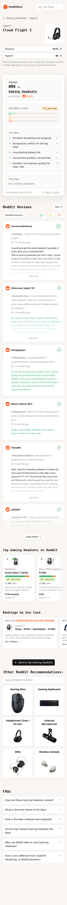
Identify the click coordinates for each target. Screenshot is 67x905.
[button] (19, 578)
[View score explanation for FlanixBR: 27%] (58, 448)
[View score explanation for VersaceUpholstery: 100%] (58, 226)
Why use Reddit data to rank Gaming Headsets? (26, 844)
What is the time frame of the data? (25, 809)
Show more (33, 276)
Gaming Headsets (23, 91)
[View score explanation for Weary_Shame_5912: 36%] (58, 404)
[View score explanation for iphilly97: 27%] (58, 509)
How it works (52, 192)
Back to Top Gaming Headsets (36, 662)
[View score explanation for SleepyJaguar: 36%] (58, 350)
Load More (32, 536)
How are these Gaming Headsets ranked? (29, 800)
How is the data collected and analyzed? (28, 819)
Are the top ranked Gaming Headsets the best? (29, 830)
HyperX (34, 18)
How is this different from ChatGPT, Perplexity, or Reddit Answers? (26, 857)
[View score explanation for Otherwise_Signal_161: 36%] (58, 288)
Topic (57, 206)
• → (35, 415)
